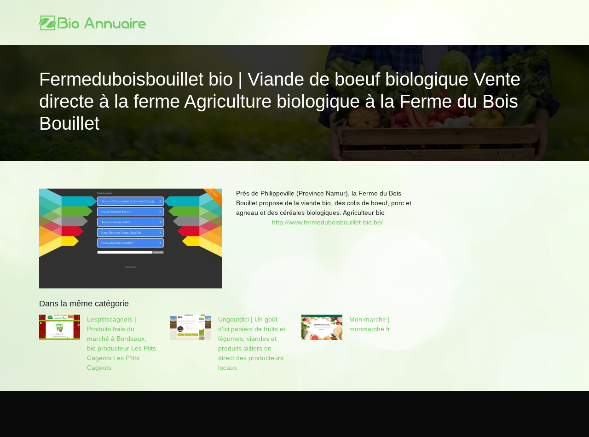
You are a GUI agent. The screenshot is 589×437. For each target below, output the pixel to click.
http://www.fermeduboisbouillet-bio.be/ (327, 222)
